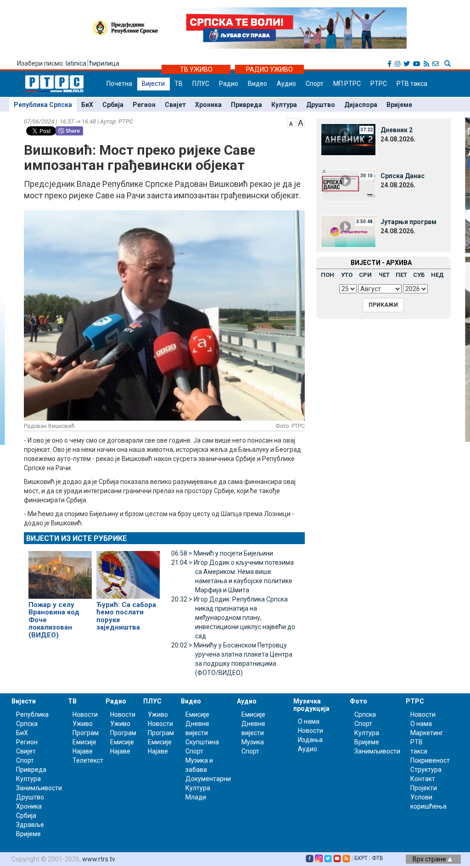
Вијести (153, 83)
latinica (76, 63)
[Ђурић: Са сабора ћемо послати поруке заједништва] (128, 570)
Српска (365, 714)
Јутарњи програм (408, 221)
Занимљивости (39, 788)
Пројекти (423, 788)
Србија (112, 104)
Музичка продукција (311, 704)
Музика (252, 742)
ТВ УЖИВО (196, 69)
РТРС (378, 83)
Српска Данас (402, 176)
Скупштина (202, 742)
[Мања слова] (291, 122)
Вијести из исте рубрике (76, 538)
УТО (346, 274)
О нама (308, 721)
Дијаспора (360, 104)
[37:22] (348, 139)
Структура (426, 769)
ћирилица (104, 63)
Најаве (83, 751)
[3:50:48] (348, 231)
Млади (195, 797)
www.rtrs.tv (98, 859)
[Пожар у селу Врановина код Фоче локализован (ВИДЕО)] (60, 570)
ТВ (178, 83)
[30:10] (348, 185)
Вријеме (399, 104)
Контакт (422, 778)
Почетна (119, 83)
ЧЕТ (384, 274)
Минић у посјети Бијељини (222, 553)
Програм (86, 733)
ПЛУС (200, 83)
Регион (144, 104)
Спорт (315, 83)
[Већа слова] (301, 122)
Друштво (320, 104)
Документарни (208, 778)
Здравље (30, 824)
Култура (284, 104)
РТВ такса (412, 83)
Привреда (246, 104)
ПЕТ (401, 274)
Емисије (84, 742)
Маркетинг (426, 733)
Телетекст (88, 760)
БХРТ (361, 858)
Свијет (175, 104)
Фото (358, 701)
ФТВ (377, 858)
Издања (310, 739)
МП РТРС (347, 83)
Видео (257, 83)
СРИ (365, 274)
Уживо (83, 723)
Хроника (208, 104)
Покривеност (430, 760)
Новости (85, 714)
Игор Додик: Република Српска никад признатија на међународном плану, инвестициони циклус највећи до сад (233, 618)
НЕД (437, 274)
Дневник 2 (396, 130)
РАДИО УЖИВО (269, 69)
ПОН (327, 274)
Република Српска (43, 104)
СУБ (419, 274)
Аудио (286, 83)
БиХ (87, 104)
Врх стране (430, 859)
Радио (228, 83)
